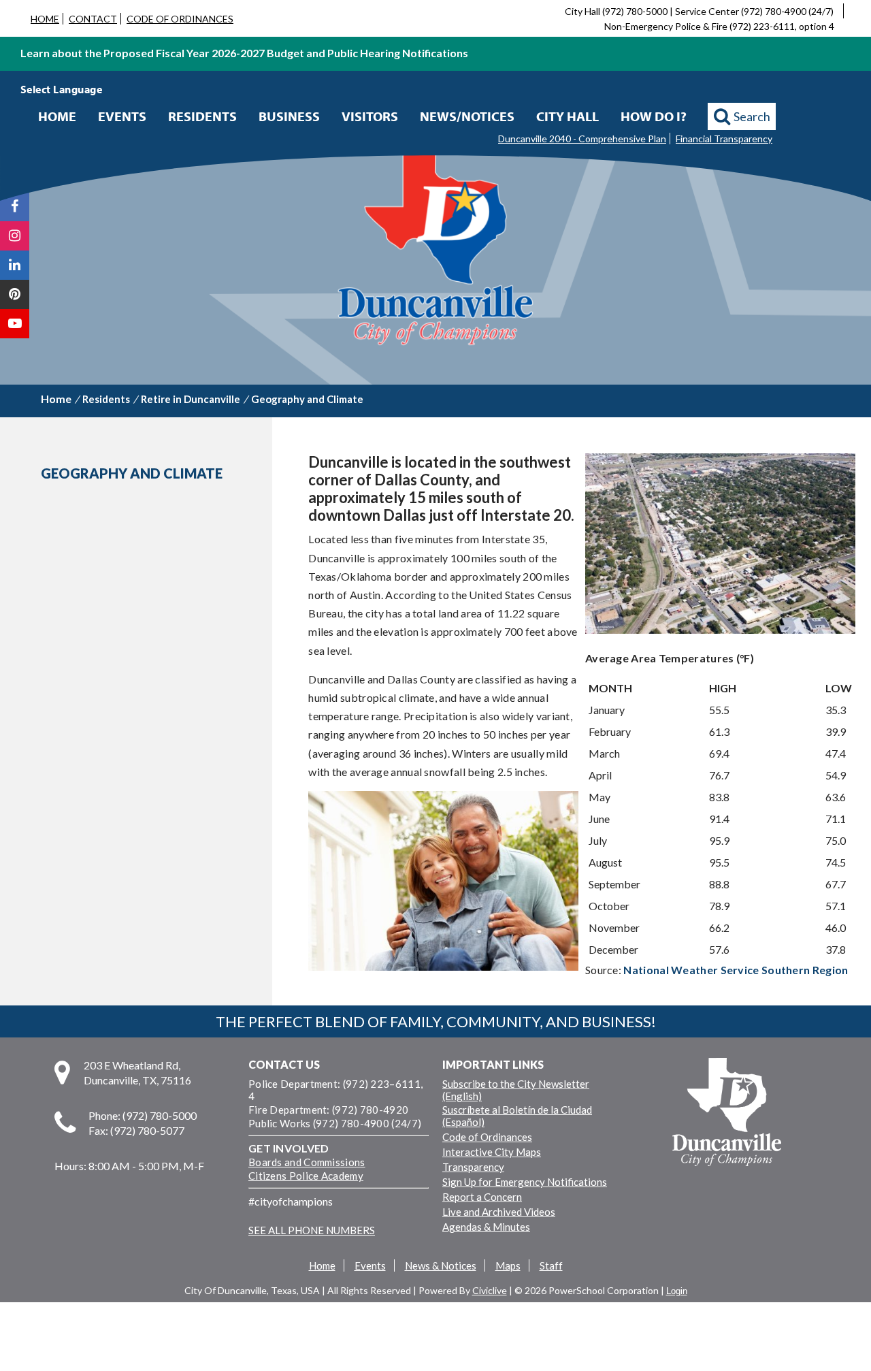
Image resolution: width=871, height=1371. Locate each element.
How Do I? (654, 116)
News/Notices (467, 116)
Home (57, 116)
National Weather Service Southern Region (735, 969)
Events (122, 116)
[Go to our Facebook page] (14, 206)
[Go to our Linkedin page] (14, 265)
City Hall (567, 116)
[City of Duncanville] (435, 249)
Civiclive (489, 1290)
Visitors (370, 116)
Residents (202, 116)
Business (289, 116)
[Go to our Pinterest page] (14, 294)
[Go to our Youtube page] (14, 323)
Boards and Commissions (306, 1162)
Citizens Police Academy (305, 1176)
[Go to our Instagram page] (14, 236)
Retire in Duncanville (190, 399)
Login (676, 1291)
